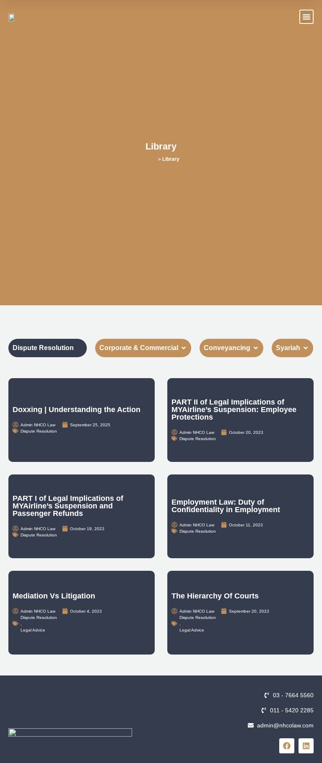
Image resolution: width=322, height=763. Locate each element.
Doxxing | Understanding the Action (76, 409)
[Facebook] (286, 745)
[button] (306, 17)
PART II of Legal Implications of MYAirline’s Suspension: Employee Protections (233, 409)
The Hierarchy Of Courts (215, 596)
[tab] (47, 348)
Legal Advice (33, 630)
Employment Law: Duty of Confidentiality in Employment (225, 506)
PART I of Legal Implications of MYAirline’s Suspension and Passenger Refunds (68, 506)
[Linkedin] (306, 745)
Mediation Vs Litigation (54, 596)
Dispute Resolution (39, 431)
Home (150, 159)
